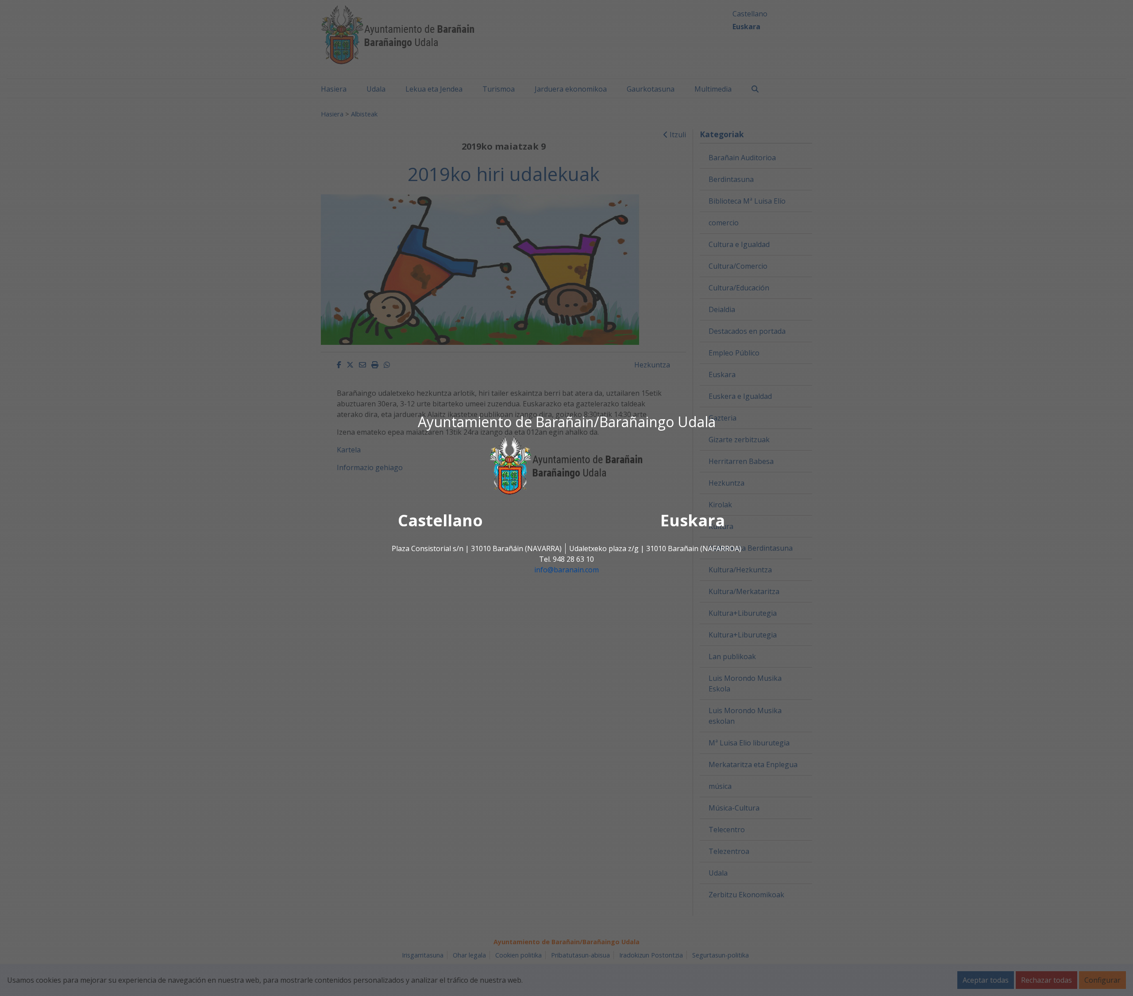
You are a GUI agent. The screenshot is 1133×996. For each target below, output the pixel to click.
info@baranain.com (566, 570)
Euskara (692, 521)
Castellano (440, 521)
